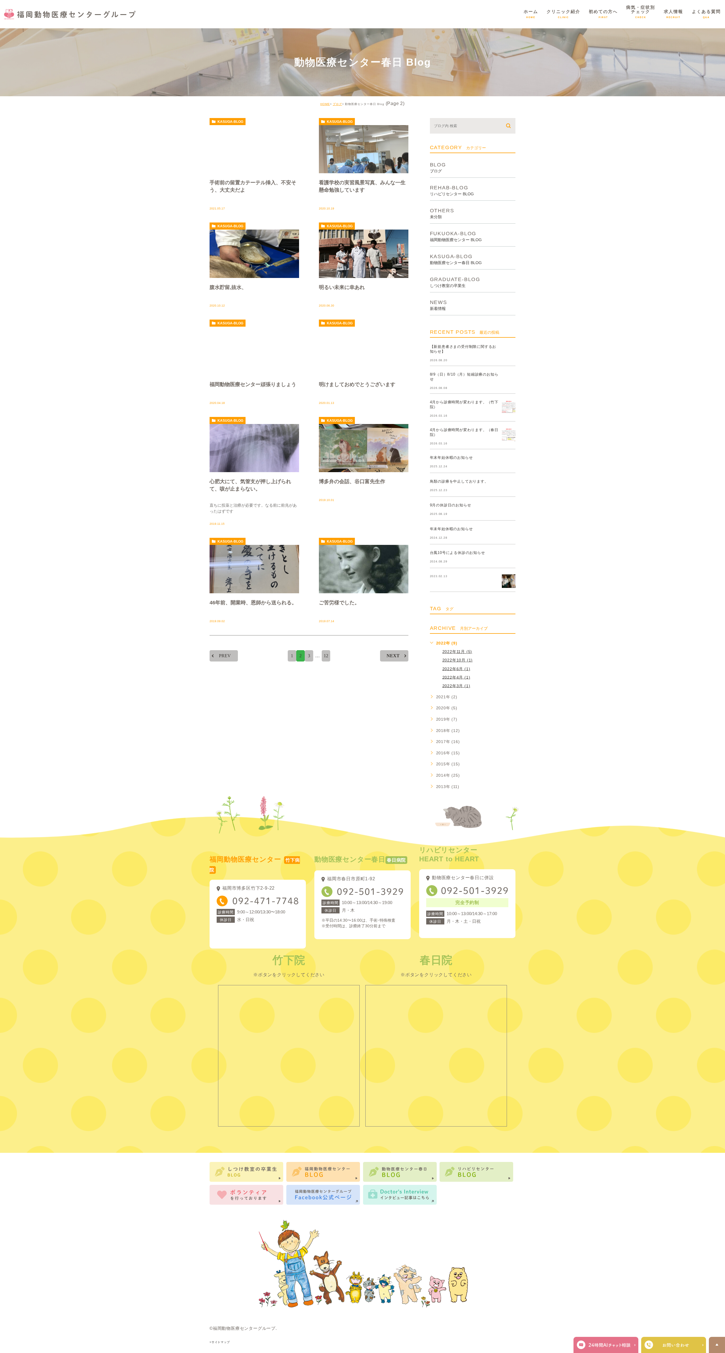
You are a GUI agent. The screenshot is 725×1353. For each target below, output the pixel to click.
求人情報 (673, 14)
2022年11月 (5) (457, 651)
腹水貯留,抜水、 (228, 287)
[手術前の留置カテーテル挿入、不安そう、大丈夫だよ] (254, 149)
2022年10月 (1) (457, 660)
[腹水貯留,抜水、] (254, 254)
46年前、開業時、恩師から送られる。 (253, 602)
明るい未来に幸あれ (342, 287)
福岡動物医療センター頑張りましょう (253, 384)
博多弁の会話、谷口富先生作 (352, 481)
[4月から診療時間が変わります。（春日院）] (508, 434)
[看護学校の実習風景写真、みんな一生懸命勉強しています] (363, 149)
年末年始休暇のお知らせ (451, 457)
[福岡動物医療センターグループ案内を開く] (673, 1345)
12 (326, 655)
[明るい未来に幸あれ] (363, 254)
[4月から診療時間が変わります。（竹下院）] (508, 407)
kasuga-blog (230, 122)
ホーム (531, 14)
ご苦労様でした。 (339, 602)
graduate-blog (455, 282)
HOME (325, 104)
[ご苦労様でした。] (363, 569)
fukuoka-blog (456, 236)
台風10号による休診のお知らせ (457, 553)
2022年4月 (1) (456, 677)
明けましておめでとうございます (357, 384)
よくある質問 (706, 14)
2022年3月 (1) (456, 685)
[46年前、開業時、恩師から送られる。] (254, 569)
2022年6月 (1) (456, 668)
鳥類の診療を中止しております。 (459, 481)
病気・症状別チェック (640, 12)
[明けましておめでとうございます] (363, 351)
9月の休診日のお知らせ (450, 505)
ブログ (337, 104)
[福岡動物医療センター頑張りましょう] (254, 351)
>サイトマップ (220, 1342)
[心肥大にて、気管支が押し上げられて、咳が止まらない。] (254, 448)
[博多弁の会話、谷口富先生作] (363, 448)
